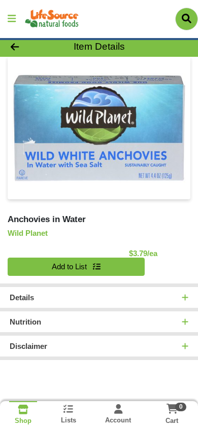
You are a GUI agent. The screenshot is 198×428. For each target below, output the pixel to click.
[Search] (186, 19)
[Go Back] (30, 47)
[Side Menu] (12, 19)
